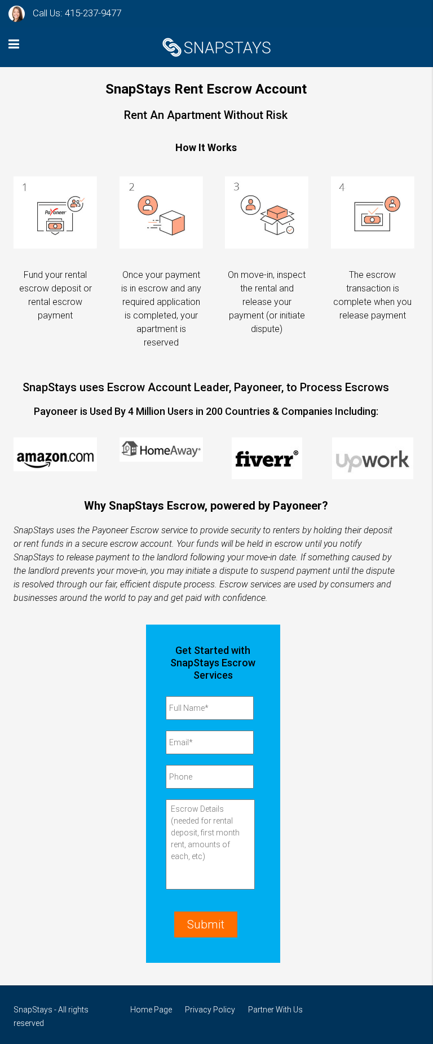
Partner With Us (275, 1009)
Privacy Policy (210, 1009)
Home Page (151, 1009)
